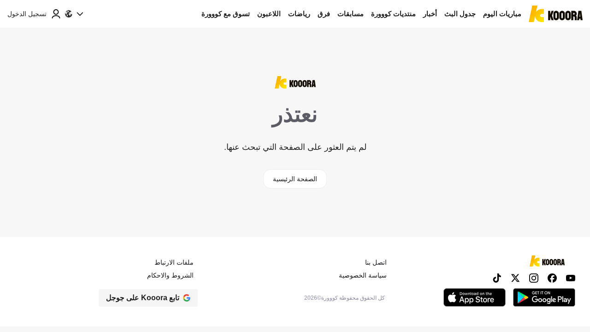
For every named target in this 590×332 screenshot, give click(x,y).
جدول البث (460, 14)
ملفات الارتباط (174, 262)
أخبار (430, 14)
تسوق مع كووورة (225, 14)
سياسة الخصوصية (363, 275)
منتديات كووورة (393, 14)
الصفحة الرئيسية (295, 179)
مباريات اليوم (502, 14)
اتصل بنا (376, 262)
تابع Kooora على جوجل (142, 298)
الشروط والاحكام (170, 275)
